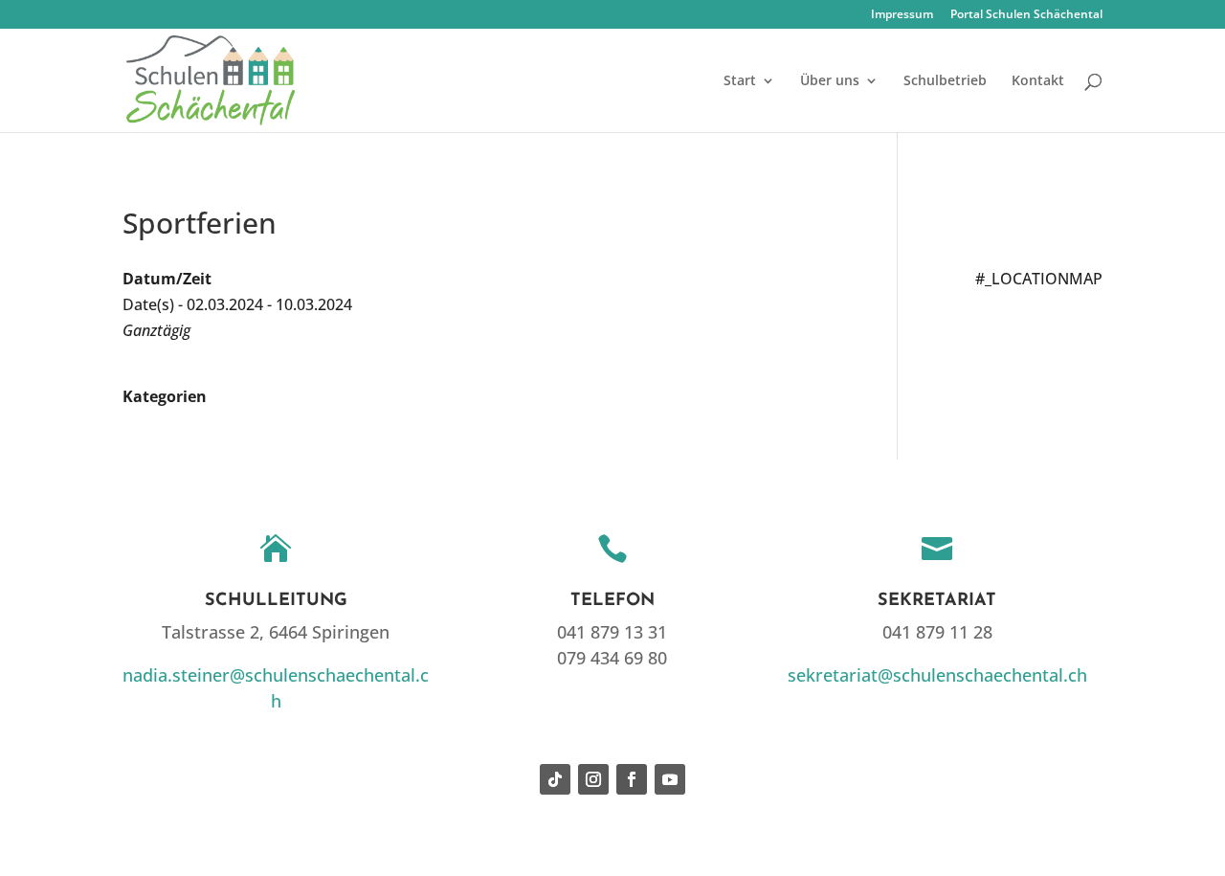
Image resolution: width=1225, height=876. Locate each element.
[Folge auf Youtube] (670, 779)
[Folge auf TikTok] (555, 779)
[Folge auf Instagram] (593, 779)
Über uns (829, 81)
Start (740, 81)
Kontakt (1038, 81)
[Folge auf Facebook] (631, 779)
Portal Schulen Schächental (1026, 15)
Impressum (902, 15)
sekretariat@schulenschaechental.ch (937, 674)
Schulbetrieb (945, 81)
